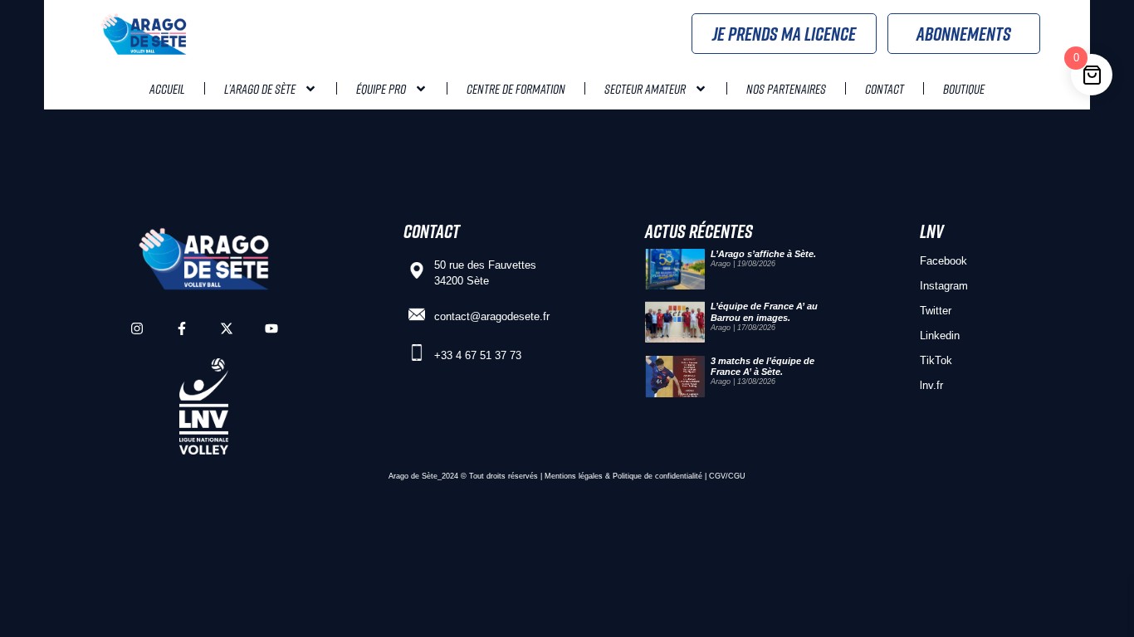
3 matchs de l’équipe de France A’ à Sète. (762, 366)
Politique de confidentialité (657, 476)
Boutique (964, 88)
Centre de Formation (516, 88)
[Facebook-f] (182, 328)
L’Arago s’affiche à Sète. (763, 254)
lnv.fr (931, 385)
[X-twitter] (226, 328)
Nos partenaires (786, 88)
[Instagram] (137, 328)
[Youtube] (271, 328)
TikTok (936, 360)
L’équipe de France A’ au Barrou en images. (764, 311)
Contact (884, 88)
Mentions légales (574, 476)
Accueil (167, 88)
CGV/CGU (727, 476)
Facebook (943, 261)
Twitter (935, 310)
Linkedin (940, 335)
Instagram (944, 286)
